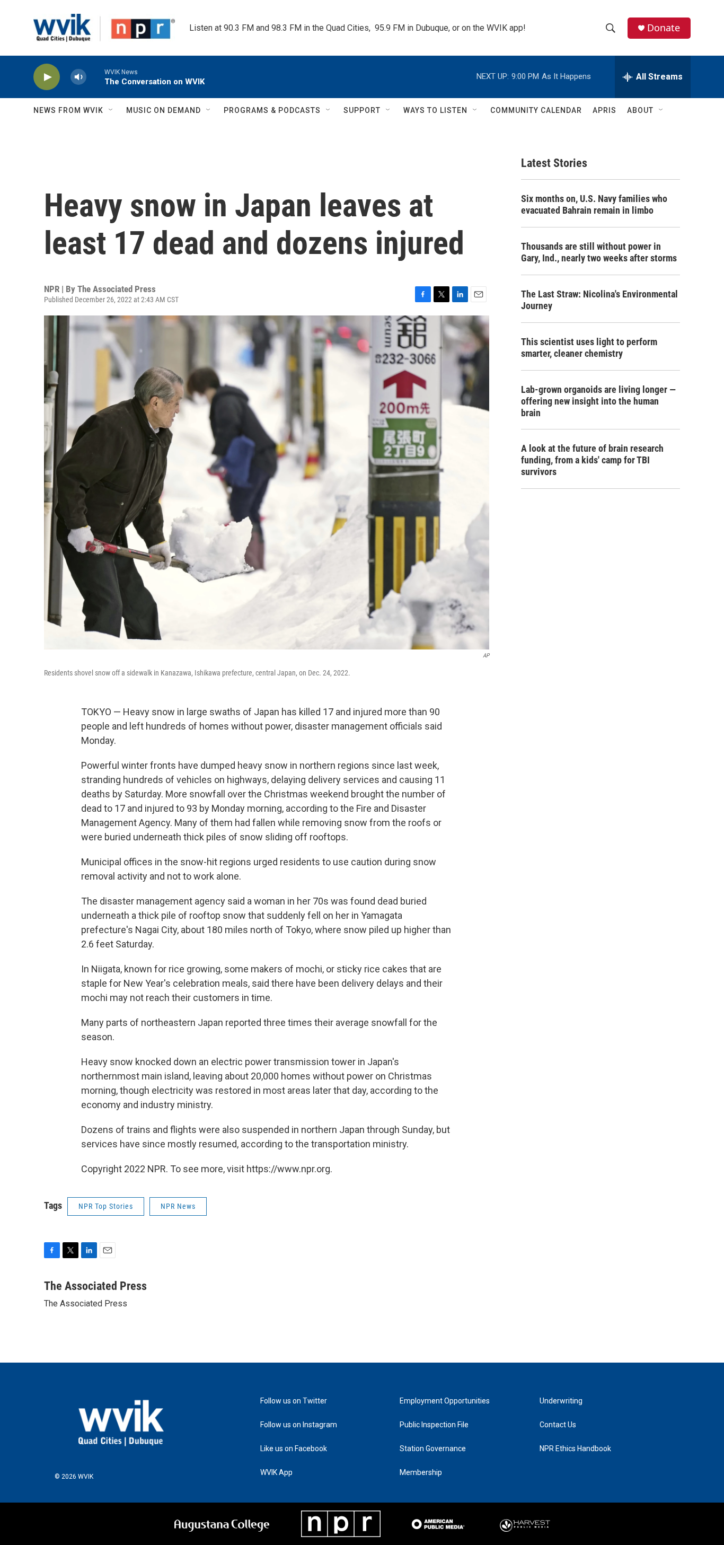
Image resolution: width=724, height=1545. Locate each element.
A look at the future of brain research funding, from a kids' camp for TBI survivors (592, 460)
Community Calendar (536, 110)
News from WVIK (68, 110)
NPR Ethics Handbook (575, 1449)
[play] (46, 77)
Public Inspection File (434, 1425)
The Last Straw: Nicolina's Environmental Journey (599, 299)
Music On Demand (163, 110)
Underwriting (561, 1401)
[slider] (95, 76)
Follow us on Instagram (298, 1425)
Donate (663, 27)
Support (362, 110)
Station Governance (433, 1449)
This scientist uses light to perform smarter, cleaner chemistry (589, 347)
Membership (421, 1473)
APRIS (604, 110)
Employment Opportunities (445, 1401)
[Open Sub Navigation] (111, 110)
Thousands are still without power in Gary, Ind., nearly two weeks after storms (599, 252)
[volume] (78, 77)
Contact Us (558, 1425)
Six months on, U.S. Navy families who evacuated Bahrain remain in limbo (594, 204)
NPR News (178, 1206)
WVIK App (276, 1473)
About (640, 110)
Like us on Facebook (293, 1449)
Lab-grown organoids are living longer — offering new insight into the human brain (598, 401)
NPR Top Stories (105, 1206)
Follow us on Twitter (293, 1401)
